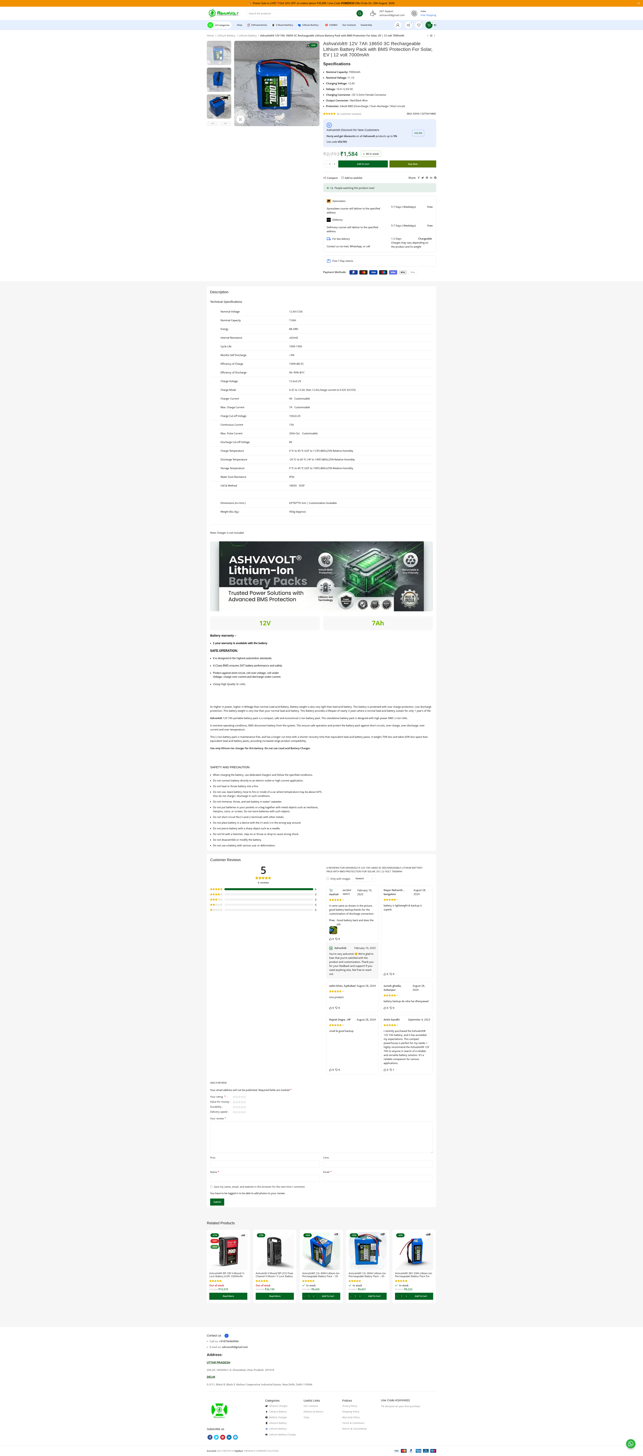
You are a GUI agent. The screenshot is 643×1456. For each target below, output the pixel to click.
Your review (218, 1118)
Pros (212, 1157)
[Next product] (434, 35)
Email (327, 1172)
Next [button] (225, 123)
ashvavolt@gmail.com (392, 15)
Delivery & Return (313, 1411)
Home (211, 35)
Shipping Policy (350, 1411)
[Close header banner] (639, 3)
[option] (219, 53)
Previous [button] (213, 123)
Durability (216, 1107)
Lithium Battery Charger (282, 1434)
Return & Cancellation (354, 1428)
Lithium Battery (226, 35)
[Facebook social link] (418, 177)
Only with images (340, 878)
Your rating (218, 1096)
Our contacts (311, 1405)
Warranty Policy (351, 1417)
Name (214, 1172)
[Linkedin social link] (431, 177)
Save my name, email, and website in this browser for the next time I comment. (259, 1186)
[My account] (398, 25)
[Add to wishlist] (245, 1252)
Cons (326, 1157)
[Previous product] (428, 35)
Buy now (413, 163)
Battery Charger (278, 1417)
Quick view (245, 1245)
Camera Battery (278, 1411)
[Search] (359, 13)
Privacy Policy (349, 1405)
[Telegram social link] (435, 177)
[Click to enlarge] (240, 119)
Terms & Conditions (353, 1423)
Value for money (220, 1101)
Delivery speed (219, 1112)
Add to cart (363, 163)
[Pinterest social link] (427, 177)
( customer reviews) (349, 113)
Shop (306, 1417)
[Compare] (245, 1237)
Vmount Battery (278, 1423)
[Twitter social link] (422, 177)
